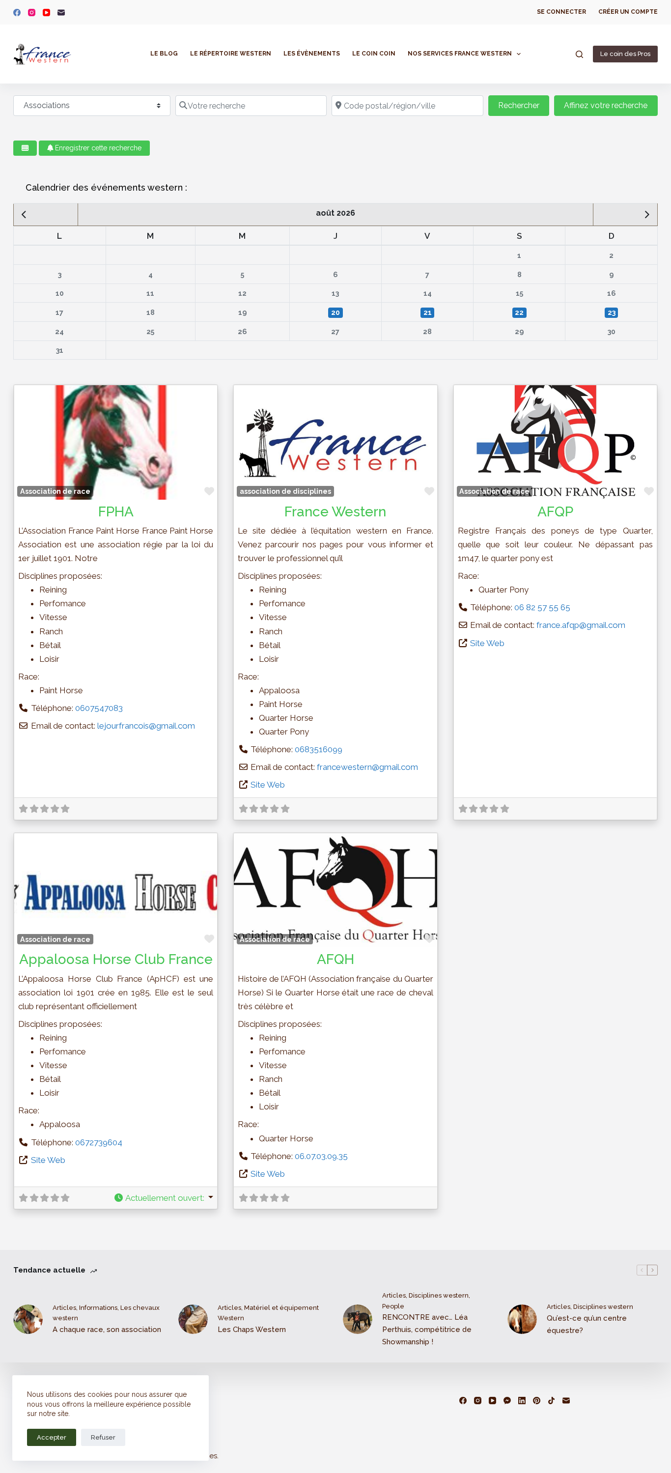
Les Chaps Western (252, 1329)
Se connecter (561, 11)
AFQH (335, 959)
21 (427, 312)
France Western (335, 512)
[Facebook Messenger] (507, 1400)
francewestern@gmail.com (367, 767)
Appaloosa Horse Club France (116, 959)
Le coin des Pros (625, 53)
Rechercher (523, 105)
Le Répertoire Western (230, 53)
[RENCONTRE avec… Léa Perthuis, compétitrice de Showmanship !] (357, 1319)
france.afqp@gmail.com (580, 625)
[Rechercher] (579, 54)
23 (611, 312)
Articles (64, 1307)
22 (519, 312)
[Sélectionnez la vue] (25, 148)
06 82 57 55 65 (542, 607)
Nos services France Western (460, 53)
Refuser (103, 1437)
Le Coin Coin (373, 53)
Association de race (55, 491)
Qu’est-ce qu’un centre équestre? (587, 1324)
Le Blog (164, 53)
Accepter (51, 1437)
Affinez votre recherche (605, 105)
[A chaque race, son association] (28, 1319)
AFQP (555, 512)
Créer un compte (628, 11)
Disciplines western (439, 1295)
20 (335, 312)
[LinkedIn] (522, 1400)
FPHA (116, 512)
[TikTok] (551, 1400)
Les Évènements (311, 53)
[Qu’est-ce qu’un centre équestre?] (522, 1319)
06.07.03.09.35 (321, 1156)
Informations (98, 1307)
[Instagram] (31, 12)
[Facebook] (17, 12)
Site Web (268, 785)
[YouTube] (46, 12)
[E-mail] (61, 12)
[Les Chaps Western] (193, 1319)
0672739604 (98, 1142)
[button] (163, 1198)
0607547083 (99, 708)
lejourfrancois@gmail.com (146, 726)
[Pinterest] (536, 1400)
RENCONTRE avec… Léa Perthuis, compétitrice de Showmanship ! (427, 1329)
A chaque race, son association (107, 1329)
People (393, 1306)
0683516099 (318, 749)
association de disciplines (285, 491)
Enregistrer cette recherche (97, 148)
